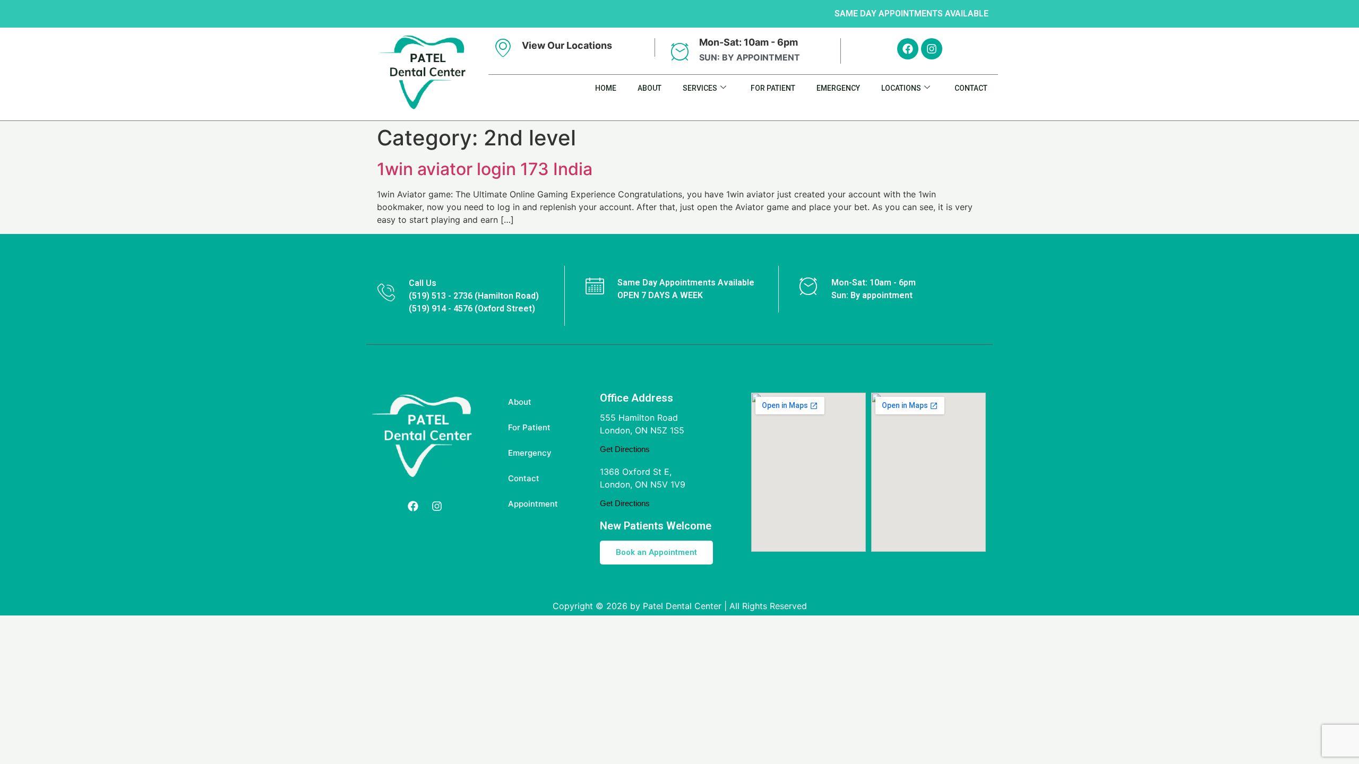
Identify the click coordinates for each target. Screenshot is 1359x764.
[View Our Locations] (503, 47)
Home (605, 88)
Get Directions (625, 449)
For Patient (773, 88)
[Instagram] (931, 48)
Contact (970, 88)
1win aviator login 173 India (484, 169)
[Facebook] (907, 48)
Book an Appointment (656, 552)
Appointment (533, 504)
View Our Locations (567, 45)
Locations (901, 88)
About (649, 88)
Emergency (838, 88)
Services (700, 88)
